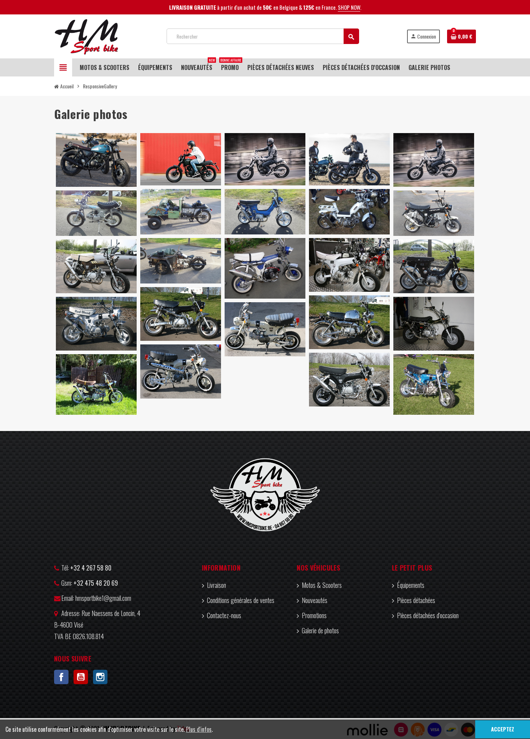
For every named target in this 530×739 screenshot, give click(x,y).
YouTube (81, 677)
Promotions (314, 615)
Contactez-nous (224, 615)
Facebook (61, 677)
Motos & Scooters (322, 585)
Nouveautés (314, 600)
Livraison (216, 585)
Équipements (410, 585)
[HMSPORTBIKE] (86, 35)
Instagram (100, 677)
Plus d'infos (199, 729)
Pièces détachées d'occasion (428, 615)
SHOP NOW (349, 7)
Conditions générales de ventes (240, 600)
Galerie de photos (320, 630)
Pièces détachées (416, 600)
